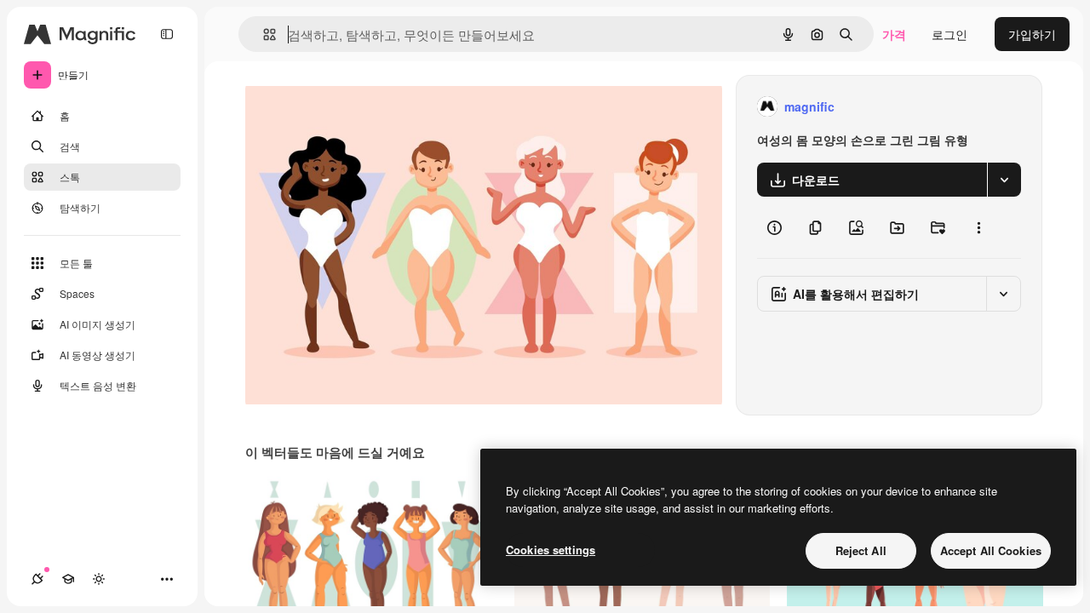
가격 (894, 34)
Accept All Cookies (990, 550)
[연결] (37, 579)
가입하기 (1032, 34)
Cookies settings (550, 549)
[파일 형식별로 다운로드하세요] (1004, 180)
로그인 (949, 34)
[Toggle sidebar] (167, 34)
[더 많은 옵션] (978, 227)
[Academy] (68, 579)
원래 (343, 107)
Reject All (860, 550)
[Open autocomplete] (262, 34)
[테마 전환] (98, 579)
